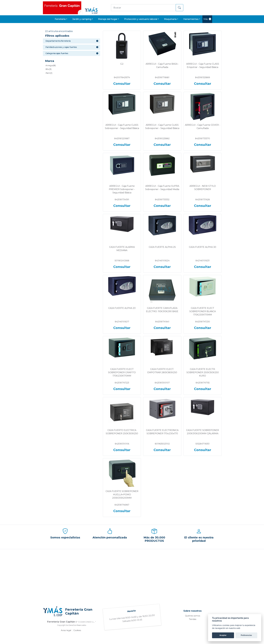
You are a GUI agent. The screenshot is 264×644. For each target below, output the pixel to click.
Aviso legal (66, 630)
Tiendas (192, 619)
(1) (49, 73)
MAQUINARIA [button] (170, 19)
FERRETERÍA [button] (60, 19)
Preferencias (246, 635)
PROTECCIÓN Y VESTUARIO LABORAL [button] (140, 19)
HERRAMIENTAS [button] (191, 19)
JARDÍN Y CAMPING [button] (81, 19)
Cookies (77, 630)
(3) (48, 69)
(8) (51, 65)
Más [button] (206, 19)
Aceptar (222, 635)
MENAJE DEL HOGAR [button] (107, 19)
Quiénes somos (192, 616)
